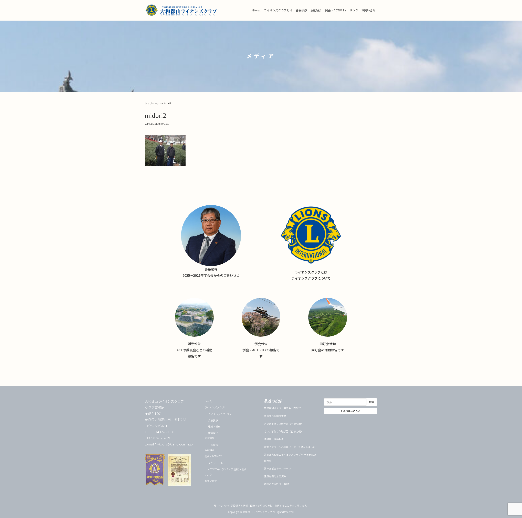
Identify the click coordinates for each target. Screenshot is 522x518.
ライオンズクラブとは (278, 10)
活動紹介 (316, 10)
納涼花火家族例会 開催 (276, 484)
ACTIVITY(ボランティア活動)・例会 (227, 469)
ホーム (256, 10)
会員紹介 (213, 432)
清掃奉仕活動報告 (274, 439)
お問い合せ (368, 10)
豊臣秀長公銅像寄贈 (275, 416)
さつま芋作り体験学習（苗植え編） (283, 431)
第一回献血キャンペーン (277, 468)
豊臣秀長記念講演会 (275, 476)
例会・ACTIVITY (335, 10)
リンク (353, 10)
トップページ (152, 103)
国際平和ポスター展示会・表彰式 (282, 408)
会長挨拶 (301, 10)
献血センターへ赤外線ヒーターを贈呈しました (289, 447)
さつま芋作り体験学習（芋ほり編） (283, 423)
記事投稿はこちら (350, 411)
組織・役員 (214, 426)
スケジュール (215, 463)
